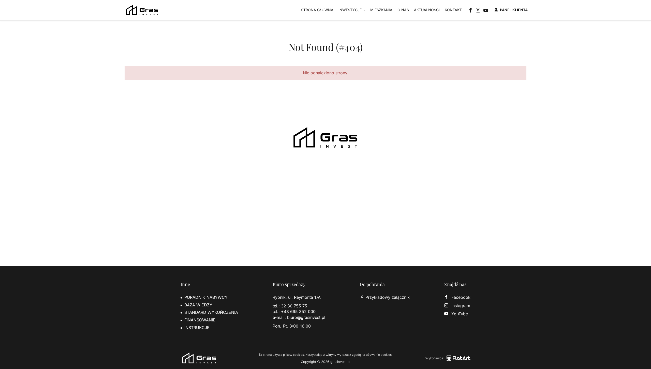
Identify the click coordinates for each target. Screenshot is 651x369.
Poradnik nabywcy (206, 297)
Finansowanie (199, 319)
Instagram (460, 305)
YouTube (459, 313)
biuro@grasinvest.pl (306, 317)
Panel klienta (514, 10)
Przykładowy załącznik (387, 297)
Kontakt (453, 10)
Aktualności (427, 10)
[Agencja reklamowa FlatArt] (458, 358)
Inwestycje (350, 10)
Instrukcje (197, 327)
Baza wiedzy (198, 304)
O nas (403, 10)
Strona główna (317, 10)
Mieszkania (381, 10)
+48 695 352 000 (298, 311)
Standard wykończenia (211, 312)
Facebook (460, 297)
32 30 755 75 (294, 305)
